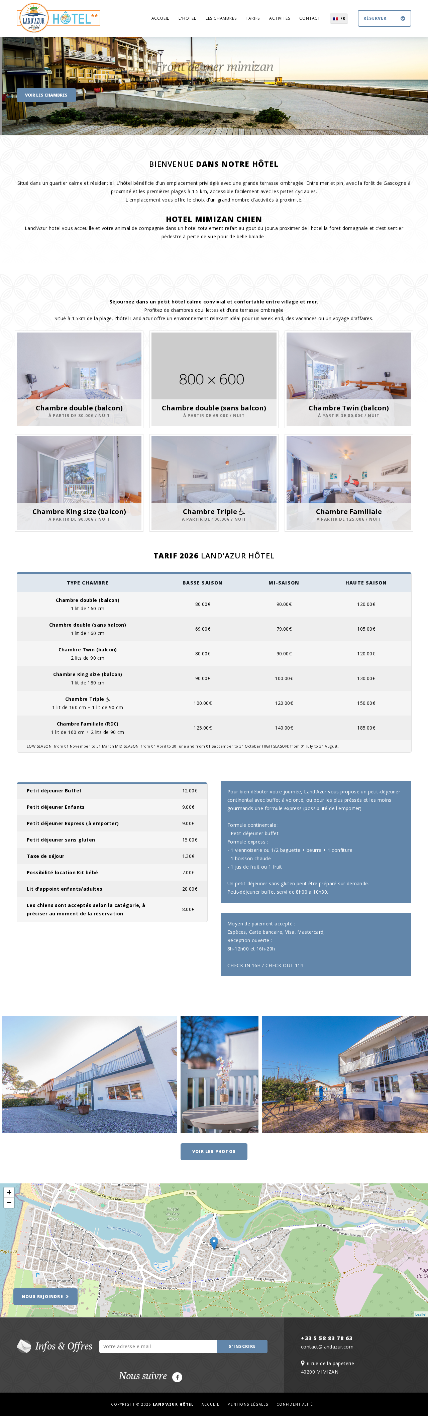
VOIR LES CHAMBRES (46, 95)
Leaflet (420, 1314)
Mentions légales (248, 1404)
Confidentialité (295, 1404)
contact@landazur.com (327, 1346)
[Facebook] (177, 1377)
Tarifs (253, 18)
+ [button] (9, 1192)
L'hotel (187, 18)
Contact (309, 18)
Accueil (160, 18)
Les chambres (221, 18)
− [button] (9, 1202)
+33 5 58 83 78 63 (327, 1338)
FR (342, 18)
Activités (279, 18)
